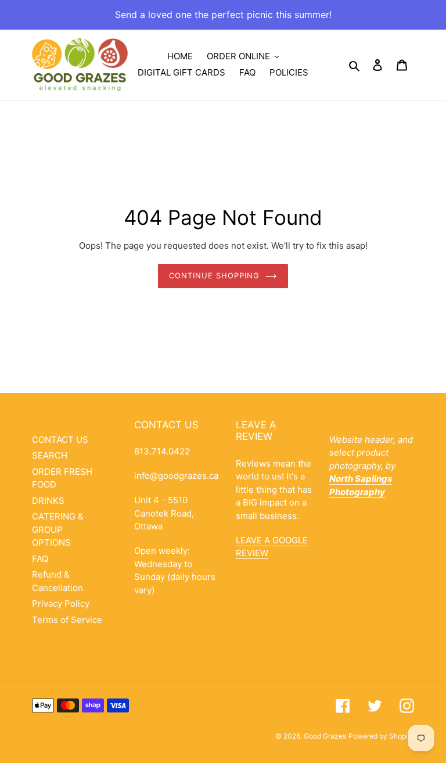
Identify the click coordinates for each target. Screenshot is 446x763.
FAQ (40, 558)
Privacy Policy (60, 603)
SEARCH (49, 455)
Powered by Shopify (381, 736)
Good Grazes (325, 736)
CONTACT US (60, 439)
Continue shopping (214, 275)
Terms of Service (67, 619)
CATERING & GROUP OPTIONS (58, 529)
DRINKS (48, 500)
